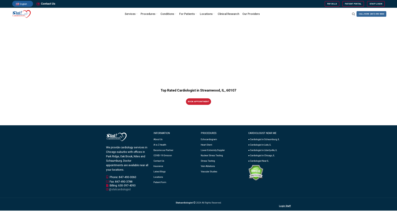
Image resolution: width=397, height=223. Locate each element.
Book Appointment (198, 101)
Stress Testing (208, 161)
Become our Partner (163, 150)
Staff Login (376, 4)
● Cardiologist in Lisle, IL (259, 145)
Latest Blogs (160, 171)
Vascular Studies (209, 171)
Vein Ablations (208, 166)
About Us (158, 139)
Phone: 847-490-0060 (122, 177)
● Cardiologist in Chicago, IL (261, 155)
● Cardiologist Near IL (258, 161)
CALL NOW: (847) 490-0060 (371, 14)
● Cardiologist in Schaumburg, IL (263, 139)
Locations (158, 177)
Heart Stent (206, 145)
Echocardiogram (209, 139)
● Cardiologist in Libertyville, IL (262, 150)
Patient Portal (353, 4)
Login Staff (285, 206)
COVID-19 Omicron (163, 155)
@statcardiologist (120, 189)
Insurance (158, 166)
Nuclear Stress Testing (212, 155)
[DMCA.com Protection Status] (255, 172)
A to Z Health (160, 145)
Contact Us (48, 3)
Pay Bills (332, 4)
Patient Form (160, 182)
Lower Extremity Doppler (213, 150)
